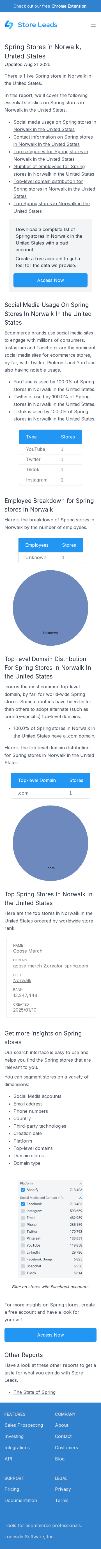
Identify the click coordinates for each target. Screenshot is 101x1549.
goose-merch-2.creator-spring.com (50, 966)
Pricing (11, 1489)
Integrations (17, 1447)
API (8, 1459)
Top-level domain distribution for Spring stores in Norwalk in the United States (54, 188)
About (61, 1425)
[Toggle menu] (93, 24)
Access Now (50, 280)
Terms (61, 1500)
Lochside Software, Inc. (29, 1536)
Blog (60, 1459)
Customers (66, 1447)
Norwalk (22, 980)
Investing (14, 1436)
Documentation (20, 1500)
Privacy (63, 1489)
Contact (63, 1436)
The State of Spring (34, 1392)
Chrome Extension (69, 6)
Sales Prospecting (23, 1425)
